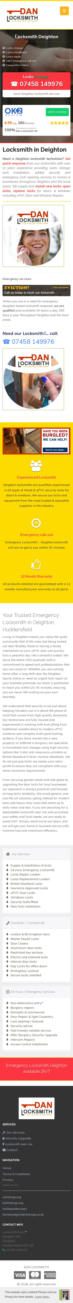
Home (7, 1168)
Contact (12, 1150)
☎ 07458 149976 (37, 84)
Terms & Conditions (16, 1174)
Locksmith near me (18, 1144)
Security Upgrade (18, 1138)
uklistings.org (12, 1197)
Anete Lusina (17, 140)
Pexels (30, 140)
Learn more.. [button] (42, 1296)
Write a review (57, 112)
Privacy (8, 1180)
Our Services (15, 1132)
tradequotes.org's (15, 1209)
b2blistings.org (13, 1203)
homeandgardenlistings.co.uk (23, 1214)
